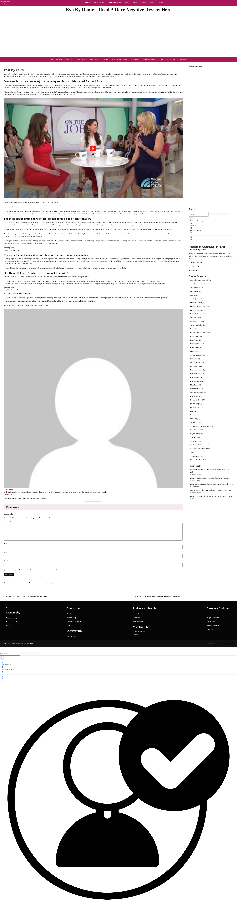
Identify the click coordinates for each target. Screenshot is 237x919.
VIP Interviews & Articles (198, 448)
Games (135, 2)
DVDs (151, 2)
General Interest (195, 355)
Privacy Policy (71, 618)
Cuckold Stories (195, 329)
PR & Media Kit (138, 621)
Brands (69, 614)
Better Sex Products (196, 310)
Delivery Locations (212, 625)
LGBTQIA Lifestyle (196, 381)
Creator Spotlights (196, 325)
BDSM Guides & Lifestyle (198, 306)
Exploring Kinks (195, 344)
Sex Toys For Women (115, 2)
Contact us (209, 614)
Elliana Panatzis (123, 14)
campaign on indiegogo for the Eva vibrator (28, 85)
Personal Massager (41, 498)
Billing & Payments (196, 314)
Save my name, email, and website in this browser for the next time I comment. (31, 570)
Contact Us (136, 614)
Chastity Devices (195, 317)
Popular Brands (195, 396)
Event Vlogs (194, 340)
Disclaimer (136, 618)
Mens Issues (194, 385)
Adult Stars (194, 295)
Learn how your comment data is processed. (44, 583)
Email (6, 552)
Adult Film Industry (196, 284)
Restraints (193, 411)
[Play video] (93, 148)
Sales (192, 415)
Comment (7, 522)
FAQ (68, 625)
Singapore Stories (196, 434)
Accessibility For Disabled (199, 280)
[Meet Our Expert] (118, 800)
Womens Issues (195, 456)
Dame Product (31, 498)
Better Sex (160, 2)
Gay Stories (194, 351)
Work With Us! (170, 59)
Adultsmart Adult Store (13, 622)
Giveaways (193, 359)
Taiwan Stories (195, 441)
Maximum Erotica (72, 636)
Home (51, 59)
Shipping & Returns (212, 618)
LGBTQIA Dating (196, 377)
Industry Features (196, 366)
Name (6, 543)
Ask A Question (195, 299)
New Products (211, 621)
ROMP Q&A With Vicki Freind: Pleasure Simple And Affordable (211, 496)
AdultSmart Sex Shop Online (25, 643)
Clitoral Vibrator (11, 498)
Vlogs (161, 59)
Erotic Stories (194, 336)
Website (6, 561)
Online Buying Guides (197, 392)
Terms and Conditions (74, 621)
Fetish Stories (194, 347)
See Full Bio (8, 494)
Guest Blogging (195, 362)
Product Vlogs (195, 404)
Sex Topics (193, 422)
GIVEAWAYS (182, 59)
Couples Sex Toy (21, 498)
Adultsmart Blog (11, 618)
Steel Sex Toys (195, 437)
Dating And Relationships (198, 332)
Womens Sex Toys (196, 460)
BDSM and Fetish (196, 302)
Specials (143, 2)
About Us (209, 629)
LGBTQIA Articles (196, 374)
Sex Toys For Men (99, 2)
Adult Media (70, 59)
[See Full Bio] (13, 494)
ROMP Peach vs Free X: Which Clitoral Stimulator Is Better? (210, 478)
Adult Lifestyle (195, 287)
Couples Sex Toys (196, 321)
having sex (66, 229)
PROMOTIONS (195, 407)
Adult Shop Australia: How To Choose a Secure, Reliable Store (210, 490)
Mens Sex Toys (195, 389)
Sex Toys (87, 2)
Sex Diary (193, 419)
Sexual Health (194, 430)
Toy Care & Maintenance (198, 445)
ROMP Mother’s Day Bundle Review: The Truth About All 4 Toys (211, 484)
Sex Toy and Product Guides (199, 426)
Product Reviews (195, 400)
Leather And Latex (196, 370)
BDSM (127, 2)
